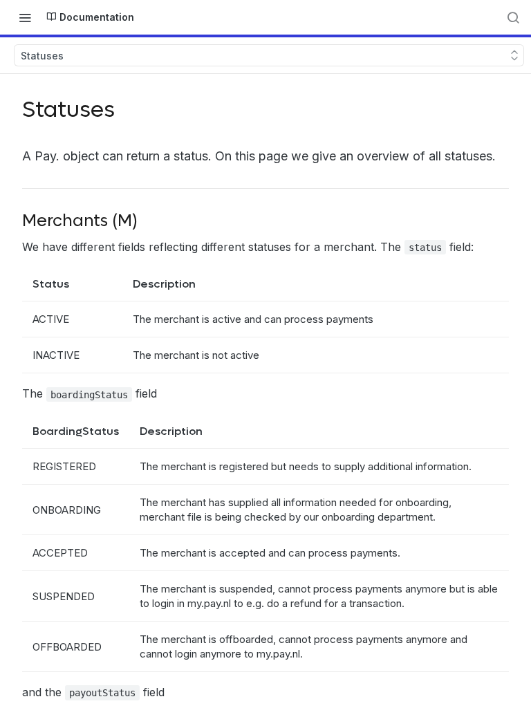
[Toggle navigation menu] (25, 17)
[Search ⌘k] (513, 17)
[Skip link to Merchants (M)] (13, 221)
